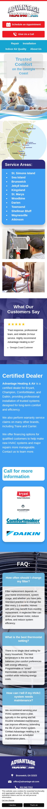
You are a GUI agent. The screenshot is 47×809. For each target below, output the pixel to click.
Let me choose (8, 800)
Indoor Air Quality (15, 49)
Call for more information (18, 473)
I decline (12, 805)
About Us (36, 49)
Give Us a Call (26, 34)
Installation (29, 43)
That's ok (34, 805)
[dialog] (23, 798)
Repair (15, 43)
